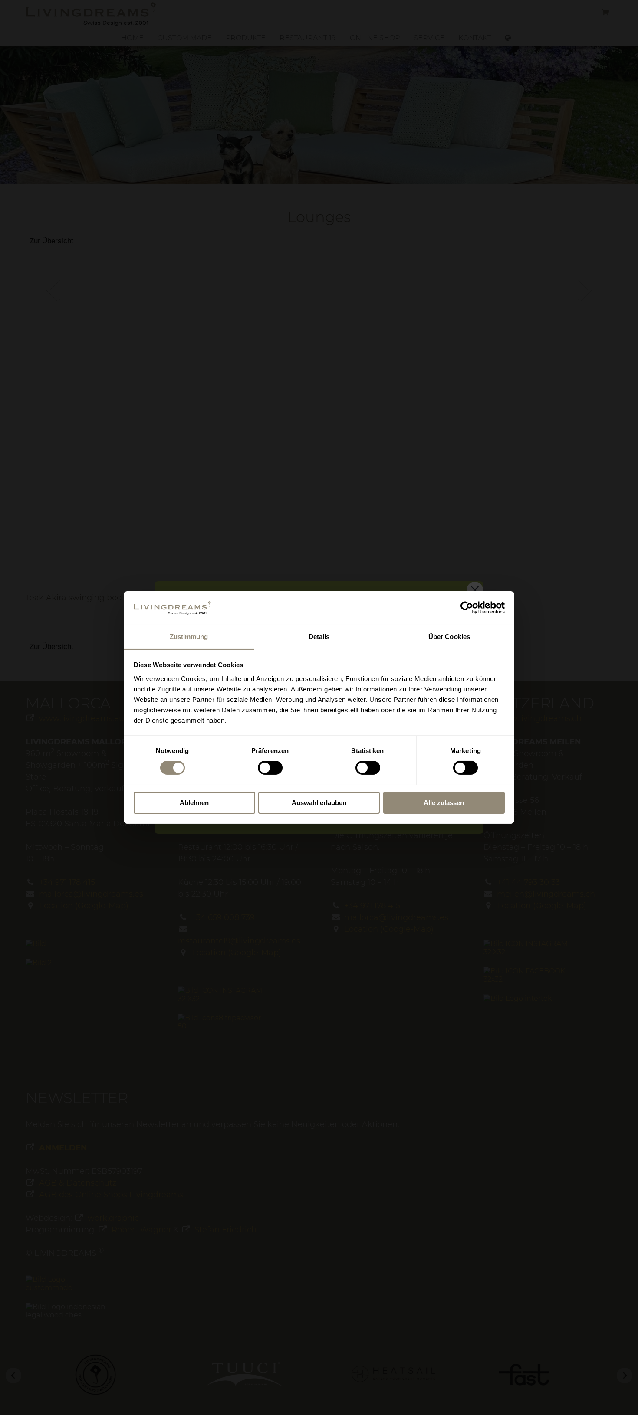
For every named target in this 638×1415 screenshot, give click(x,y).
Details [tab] (319, 636)
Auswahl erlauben (319, 802)
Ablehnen (194, 802)
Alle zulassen (444, 802)
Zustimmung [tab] (189, 636)
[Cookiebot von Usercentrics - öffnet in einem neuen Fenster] (467, 607)
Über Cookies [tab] (449, 636)
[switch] (270, 768)
